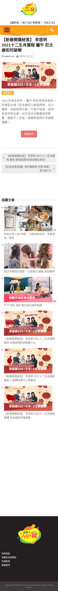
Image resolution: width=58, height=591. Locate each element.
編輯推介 (7, 93)
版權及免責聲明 (9, 557)
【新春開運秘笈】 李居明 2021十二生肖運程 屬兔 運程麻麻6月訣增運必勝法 (30, 157)
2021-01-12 (26, 56)
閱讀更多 (29, 133)
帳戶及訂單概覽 (31, 22)
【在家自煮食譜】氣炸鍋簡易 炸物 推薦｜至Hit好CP (28, 168)
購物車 (15, 22)
